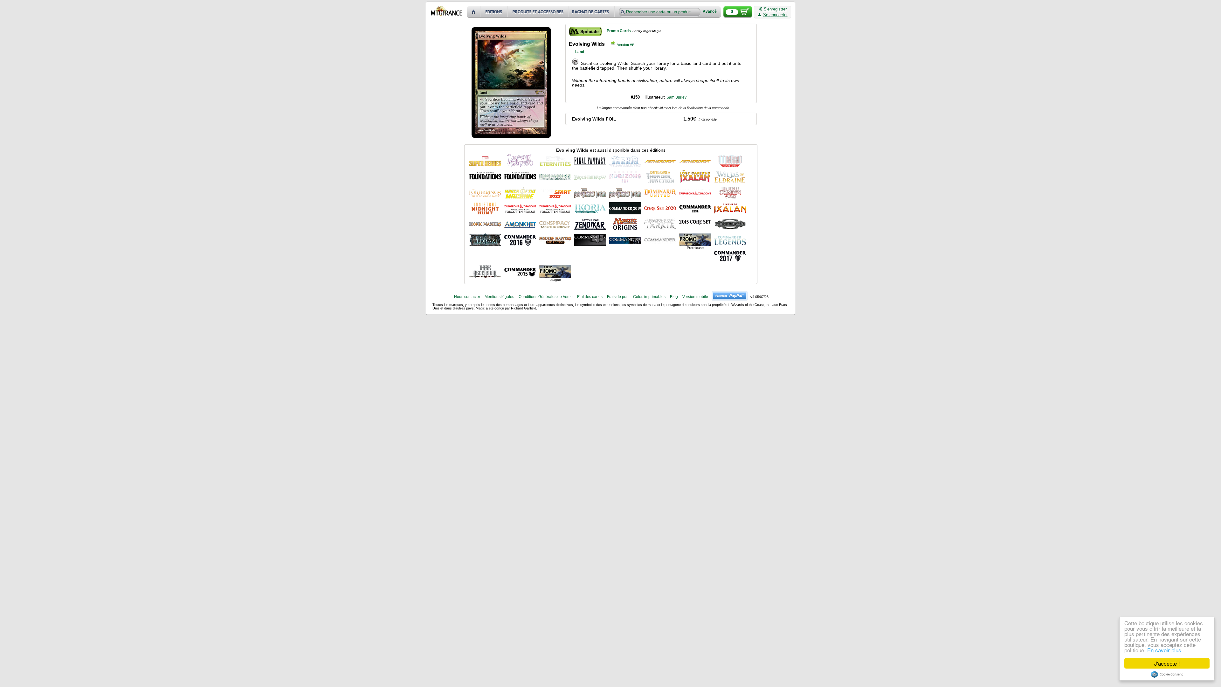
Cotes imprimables (649, 297)
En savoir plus (1164, 650)
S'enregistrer (775, 9)
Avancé (710, 11)
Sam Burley (676, 97)
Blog (674, 297)
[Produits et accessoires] (538, 12)
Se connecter (775, 15)
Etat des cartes (590, 297)
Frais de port (618, 297)
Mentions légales (499, 297)
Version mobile (695, 297)
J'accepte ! (1167, 663)
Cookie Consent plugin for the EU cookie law (1167, 674)
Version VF (625, 44)
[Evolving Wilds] (485, 160)
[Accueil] (473, 12)
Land (579, 52)
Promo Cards (619, 31)
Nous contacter (467, 297)
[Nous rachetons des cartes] (592, 12)
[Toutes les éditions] (494, 12)
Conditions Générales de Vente (546, 297)
